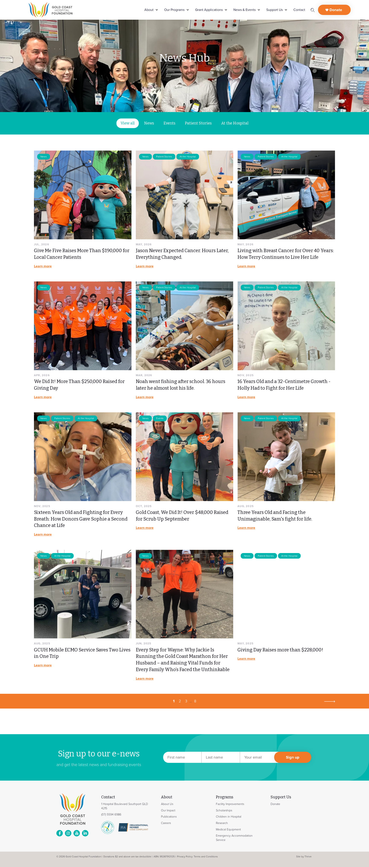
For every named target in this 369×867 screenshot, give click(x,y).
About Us (167, 804)
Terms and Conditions (206, 856)
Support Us (274, 10)
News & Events (244, 10)
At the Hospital (234, 123)
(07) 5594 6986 (111, 814)
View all (128, 123)
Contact (299, 10)
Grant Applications (209, 10)
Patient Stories (198, 123)
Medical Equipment (228, 829)
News (149, 123)
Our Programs (174, 10)
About (149, 10)
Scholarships (224, 810)
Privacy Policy (185, 856)
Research (222, 823)
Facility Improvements (230, 804)
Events (169, 123)
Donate (335, 9)
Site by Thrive (304, 856)
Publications (169, 816)
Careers (166, 823)
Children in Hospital (228, 816)
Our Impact (168, 810)
